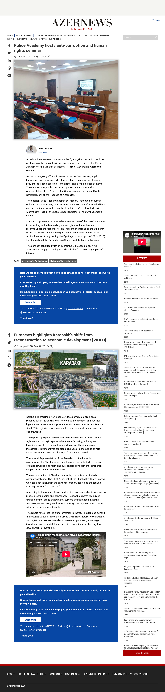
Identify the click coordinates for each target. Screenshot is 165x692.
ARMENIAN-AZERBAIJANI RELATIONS (61, 36)
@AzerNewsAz (74, 308)
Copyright (141, 674)
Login (157, 20)
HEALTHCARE (21, 39)
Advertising (73, 674)
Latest (142, 258)
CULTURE (33, 39)
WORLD (19, 36)
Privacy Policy (122, 674)
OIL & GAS (39, 36)
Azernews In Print (96, 674)
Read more (43, 152)
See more (142, 652)
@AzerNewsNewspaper (33, 312)
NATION (10, 36)
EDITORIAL (83, 36)
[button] (9, 45)
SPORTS (43, 39)
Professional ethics (32, 674)
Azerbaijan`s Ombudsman (34, 261)
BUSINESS (28, 36)
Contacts (55, 674)
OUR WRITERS (55, 39)
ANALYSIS (94, 36)
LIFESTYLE (104, 36)
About (11, 674)
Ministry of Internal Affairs (63, 261)
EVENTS (10, 39)
